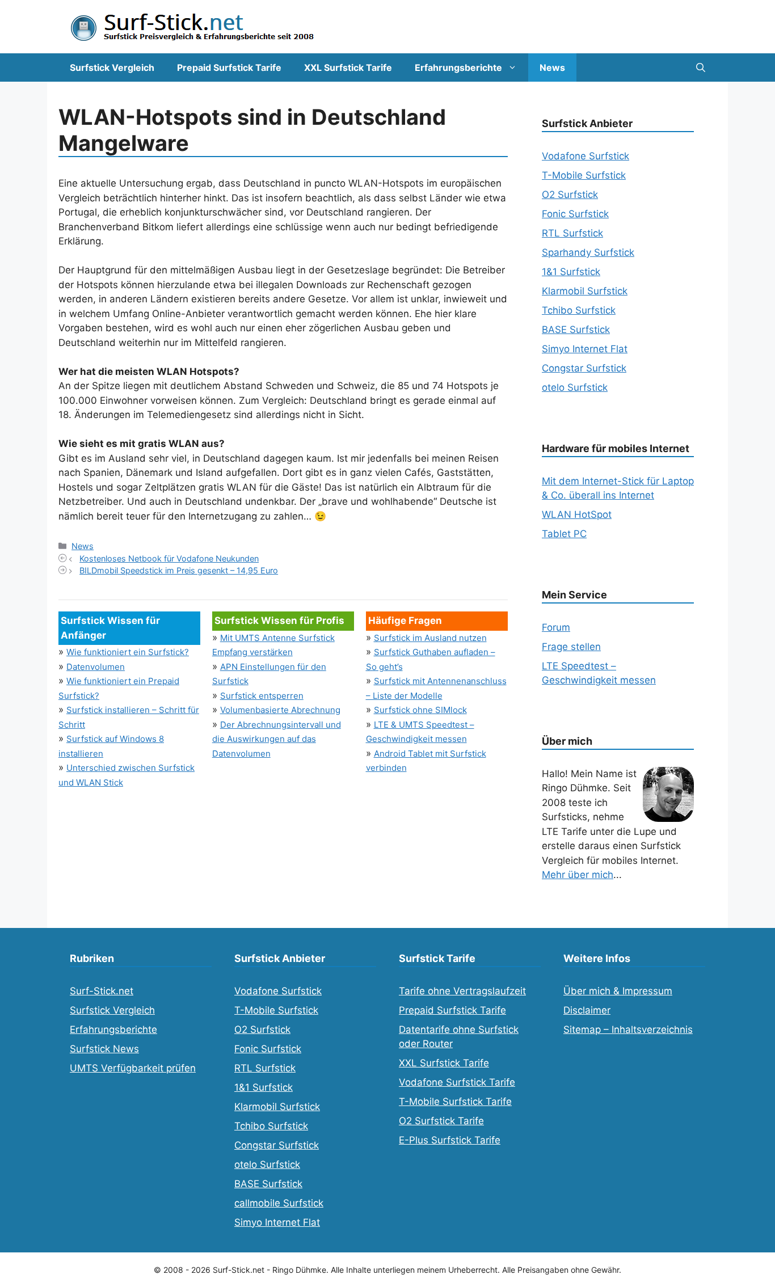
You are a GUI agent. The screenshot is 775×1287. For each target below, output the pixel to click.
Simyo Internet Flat (584, 349)
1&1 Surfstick (571, 271)
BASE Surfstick (576, 329)
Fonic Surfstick (575, 214)
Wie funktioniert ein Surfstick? (127, 652)
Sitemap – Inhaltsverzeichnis (628, 1029)
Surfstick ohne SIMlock (420, 709)
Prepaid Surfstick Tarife (229, 67)
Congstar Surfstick (584, 368)
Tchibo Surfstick (579, 310)
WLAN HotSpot (577, 514)
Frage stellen (571, 646)
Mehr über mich (577, 874)
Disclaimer (586, 1010)
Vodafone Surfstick (585, 156)
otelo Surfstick (575, 387)
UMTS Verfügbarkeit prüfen (133, 1068)
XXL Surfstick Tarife (348, 67)
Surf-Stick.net (101, 991)
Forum (556, 627)
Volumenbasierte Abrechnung (280, 709)
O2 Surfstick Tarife (441, 1120)
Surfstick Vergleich (112, 67)
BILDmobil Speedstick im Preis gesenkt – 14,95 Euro (178, 570)
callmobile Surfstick (278, 1203)
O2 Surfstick (570, 194)
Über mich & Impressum (617, 991)
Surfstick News (104, 1048)
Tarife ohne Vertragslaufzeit (462, 991)
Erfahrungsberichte (458, 67)
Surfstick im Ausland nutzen (430, 637)
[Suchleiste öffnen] (701, 67)
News (552, 67)
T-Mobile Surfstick (584, 175)
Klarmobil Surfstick (584, 291)
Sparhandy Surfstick (588, 252)
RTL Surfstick (572, 233)
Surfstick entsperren (262, 695)
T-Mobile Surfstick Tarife (455, 1101)
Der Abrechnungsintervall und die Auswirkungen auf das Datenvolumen (276, 739)
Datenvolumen (95, 666)
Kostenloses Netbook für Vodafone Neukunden (169, 558)
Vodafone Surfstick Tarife (457, 1082)
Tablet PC (564, 533)
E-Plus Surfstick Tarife (449, 1140)
